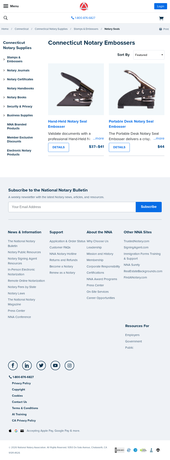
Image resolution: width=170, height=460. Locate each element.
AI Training (19, 414)
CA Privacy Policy (24, 420)
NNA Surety (132, 265)
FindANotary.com (135, 277)
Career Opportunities (101, 298)
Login (160, 6)
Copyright (18, 389)
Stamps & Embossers (86, 29)
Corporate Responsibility (103, 266)
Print (166, 29)
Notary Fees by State (22, 287)
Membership (95, 260)
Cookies (17, 395)
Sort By (123, 54)
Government (133, 341)
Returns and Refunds (64, 260)
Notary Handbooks (20, 88)
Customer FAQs (60, 247)
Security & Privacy (19, 106)
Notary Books (16, 97)
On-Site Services (98, 292)
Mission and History (100, 254)
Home (4, 29)
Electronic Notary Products (19, 153)
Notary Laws (16, 293)
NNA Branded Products (17, 126)
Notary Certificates (20, 79)
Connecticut (22, 29)
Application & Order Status (67, 241)
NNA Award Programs (102, 279)
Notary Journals (18, 70)
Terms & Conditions (25, 408)
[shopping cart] (140, 18)
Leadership (94, 247)
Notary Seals (112, 29)
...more (98, 138)
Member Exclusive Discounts (20, 139)
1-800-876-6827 (85, 18)
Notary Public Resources (24, 252)
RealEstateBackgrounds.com (143, 271)
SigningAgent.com (136, 247)
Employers (132, 335)
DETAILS (58, 147)
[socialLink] (13, 367)
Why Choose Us (97, 241)
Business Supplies (20, 115)
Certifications (95, 273)
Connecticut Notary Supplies (51, 29)
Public (129, 347)
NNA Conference (19, 317)
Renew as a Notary (62, 273)
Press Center (16, 311)
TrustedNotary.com (136, 241)
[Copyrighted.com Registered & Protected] (119, 450)
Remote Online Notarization (26, 281)
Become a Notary (61, 266)
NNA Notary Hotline (63, 254)
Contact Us (19, 402)
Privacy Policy (21, 383)
